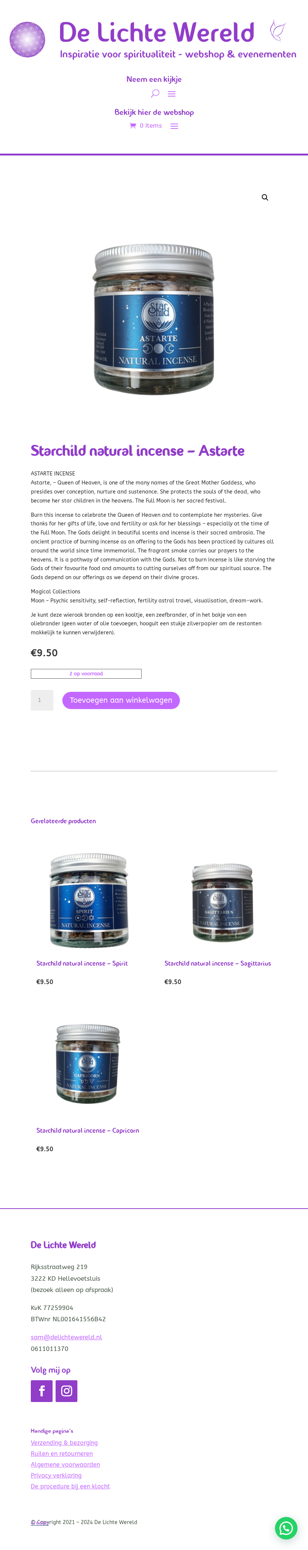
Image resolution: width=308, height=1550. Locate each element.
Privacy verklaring (56, 1475)
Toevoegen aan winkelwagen (121, 700)
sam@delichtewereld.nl (66, 1337)
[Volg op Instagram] (66, 1391)
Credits (40, 1523)
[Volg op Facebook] (42, 1391)
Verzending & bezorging (64, 1442)
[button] (265, 197)
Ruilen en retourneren (62, 1453)
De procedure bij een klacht (70, 1486)
